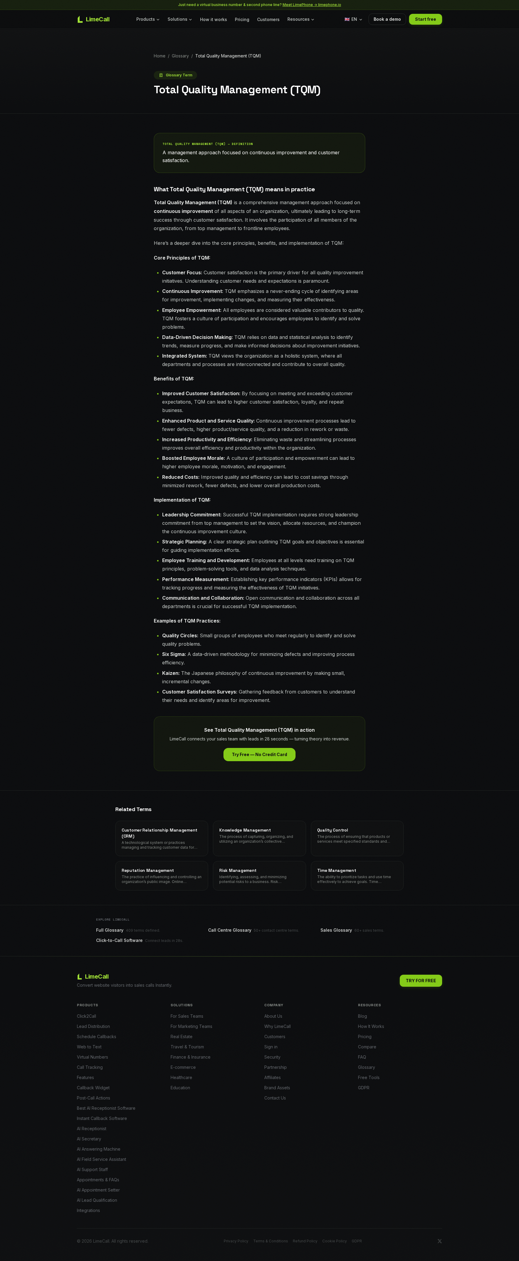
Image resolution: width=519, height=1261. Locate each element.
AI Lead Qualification (97, 1200)
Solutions (177, 19)
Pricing (242, 19)
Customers (268, 19)
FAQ (362, 1057)
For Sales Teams (187, 1016)
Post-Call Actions (93, 1097)
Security (272, 1057)
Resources (298, 19)
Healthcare (181, 1077)
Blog (362, 1016)
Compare (367, 1046)
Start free (425, 19)
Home (159, 55)
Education (180, 1087)
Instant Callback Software (102, 1118)
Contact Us (275, 1097)
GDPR (363, 1087)
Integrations (88, 1210)
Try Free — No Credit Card (259, 754)
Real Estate (182, 1036)
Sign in (271, 1046)
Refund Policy (305, 1241)
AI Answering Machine (98, 1149)
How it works (213, 19)
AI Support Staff (92, 1169)
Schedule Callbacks (96, 1036)
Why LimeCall (277, 1026)
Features (85, 1077)
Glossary (180, 55)
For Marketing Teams (191, 1026)
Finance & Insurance (191, 1057)
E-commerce (183, 1067)
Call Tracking (90, 1067)
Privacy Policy (236, 1241)
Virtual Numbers (92, 1057)
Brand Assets (277, 1087)
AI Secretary (89, 1138)
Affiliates (272, 1077)
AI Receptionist (91, 1128)
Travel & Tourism (187, 1046)
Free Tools (369, 1077)
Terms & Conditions (270, 1241)
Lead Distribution (93, 1026)
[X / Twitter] (439, 1241)
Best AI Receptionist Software (106, 1108)
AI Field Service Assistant (101, 1159)
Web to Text (89, 1046)
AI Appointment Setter (98, 1189)
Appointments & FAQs (98, 1179)
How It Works (371, 1026)
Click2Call (86, 1016)
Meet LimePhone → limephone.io (312, 4)
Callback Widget (93, 1087)
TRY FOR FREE (421, 980)
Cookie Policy (334, 1241)
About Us (273, 1016)
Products (145, 19)
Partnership (275, 1067)
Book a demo (387, 19)
